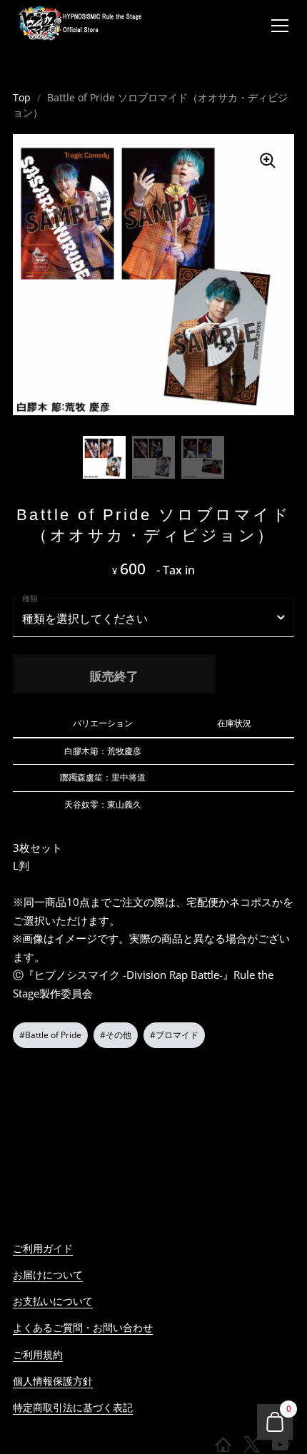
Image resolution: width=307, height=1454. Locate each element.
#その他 (115, 1035)
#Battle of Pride (50, 1035)
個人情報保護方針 (53, 1381)
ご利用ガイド (43, 1248)
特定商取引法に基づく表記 (73, 1407)
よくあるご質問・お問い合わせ (83, 1327)
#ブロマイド (174, 1035)
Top (22, 97)
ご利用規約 (38, 1354)
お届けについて (48, 1274)
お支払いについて (53, 1301)
